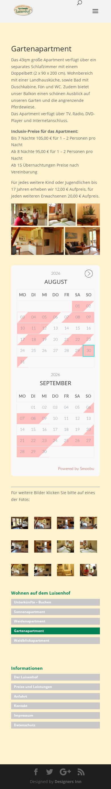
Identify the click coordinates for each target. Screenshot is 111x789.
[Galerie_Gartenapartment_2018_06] (42, 551)
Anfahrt (20, 696)
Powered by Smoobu (76, 469)
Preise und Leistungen (33, 686)
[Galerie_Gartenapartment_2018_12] (42, 574)
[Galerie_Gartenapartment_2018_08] (65, 551)
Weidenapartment (29, 621)
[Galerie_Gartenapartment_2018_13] (65, 574)
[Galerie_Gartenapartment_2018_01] (19, 527)
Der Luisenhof (26, 677)
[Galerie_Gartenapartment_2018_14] (88, 574)
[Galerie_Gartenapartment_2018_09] (88, 551)
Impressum (23, 715)
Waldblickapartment (31, 640)
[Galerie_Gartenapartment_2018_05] (19, 551)
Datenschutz (24, 725)
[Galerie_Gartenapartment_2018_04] (88, 527)
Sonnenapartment (29, 611)
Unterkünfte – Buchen (32, 602)
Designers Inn (68, 781)
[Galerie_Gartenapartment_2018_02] (42, 527)
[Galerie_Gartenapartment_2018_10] (19, 574)
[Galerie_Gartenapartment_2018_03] (65, 527)
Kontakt (20, 705)
